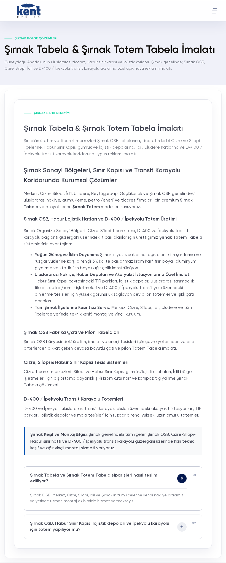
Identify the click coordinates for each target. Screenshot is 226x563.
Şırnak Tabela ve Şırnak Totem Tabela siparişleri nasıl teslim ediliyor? (93, 478)
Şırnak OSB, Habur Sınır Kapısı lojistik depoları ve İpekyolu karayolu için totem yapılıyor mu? (99, 526)
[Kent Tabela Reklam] (30, 10)
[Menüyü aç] (214, 11)
